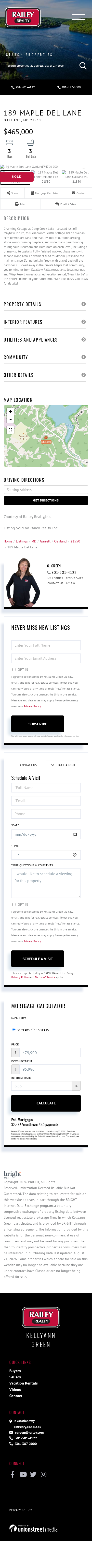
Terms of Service (45, 977)
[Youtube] (23, 1475)
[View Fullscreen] (10, 430)
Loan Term (18, 1018)
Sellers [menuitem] (15, 1376)
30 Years (22, 1030)
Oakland (60, 541)
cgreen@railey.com (29, 1432)
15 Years (42, 1030)
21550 (75, 541)
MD (33, 541)
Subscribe (37, 723)
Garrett (45, 541)
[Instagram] (43, 1475)
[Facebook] (12, 1475)
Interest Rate (21, 1077)
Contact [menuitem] (15, 1395)
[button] (82, 65)
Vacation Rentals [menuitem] (23, 1383)
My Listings (55, 578)
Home (8, 541)
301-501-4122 (24, 87)
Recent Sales (74, 578)
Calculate (46, 1102)
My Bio (70, 583)
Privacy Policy (32, 706)
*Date (15, 825)
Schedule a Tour (63, 765)
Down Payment (21, 1061)
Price (15, 1044)
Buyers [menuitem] (15, 1370)
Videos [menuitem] (15, 1389)
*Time (14, 846)
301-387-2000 (25, 1443)
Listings (22, 541)
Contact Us (28, 765)
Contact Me (55, 583)
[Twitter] (33, 1475)
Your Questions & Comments (32, 865)
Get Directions (46, 500)
